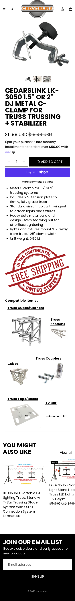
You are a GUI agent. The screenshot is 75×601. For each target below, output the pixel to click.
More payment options (37, 182)
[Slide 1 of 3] (28, 79)
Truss (40, 358)
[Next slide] (68, 494)
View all (66, 452)
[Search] (12, 9)
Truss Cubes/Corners (25, 308)
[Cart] (71, 9)
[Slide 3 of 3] (47, 79)
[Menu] (4, 9)
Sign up (37, 576)
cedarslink (42, 591)
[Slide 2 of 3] (37, 79)
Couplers (53, 358)
